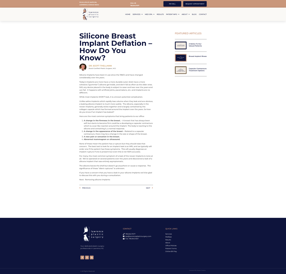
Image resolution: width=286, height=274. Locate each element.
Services (136, 14)
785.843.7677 (134, 5)
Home (127, 14)
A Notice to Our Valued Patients (195, 45)
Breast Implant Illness (198, 56)
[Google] (92, 257)
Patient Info (171, 14)
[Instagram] (87, 257)
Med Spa (148, 14)
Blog (194, 14)
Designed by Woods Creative (197, 270)
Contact (203, 14)
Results (160, 14)
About (184, 14)
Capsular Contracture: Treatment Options (198, 70)
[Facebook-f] (82, 257)
